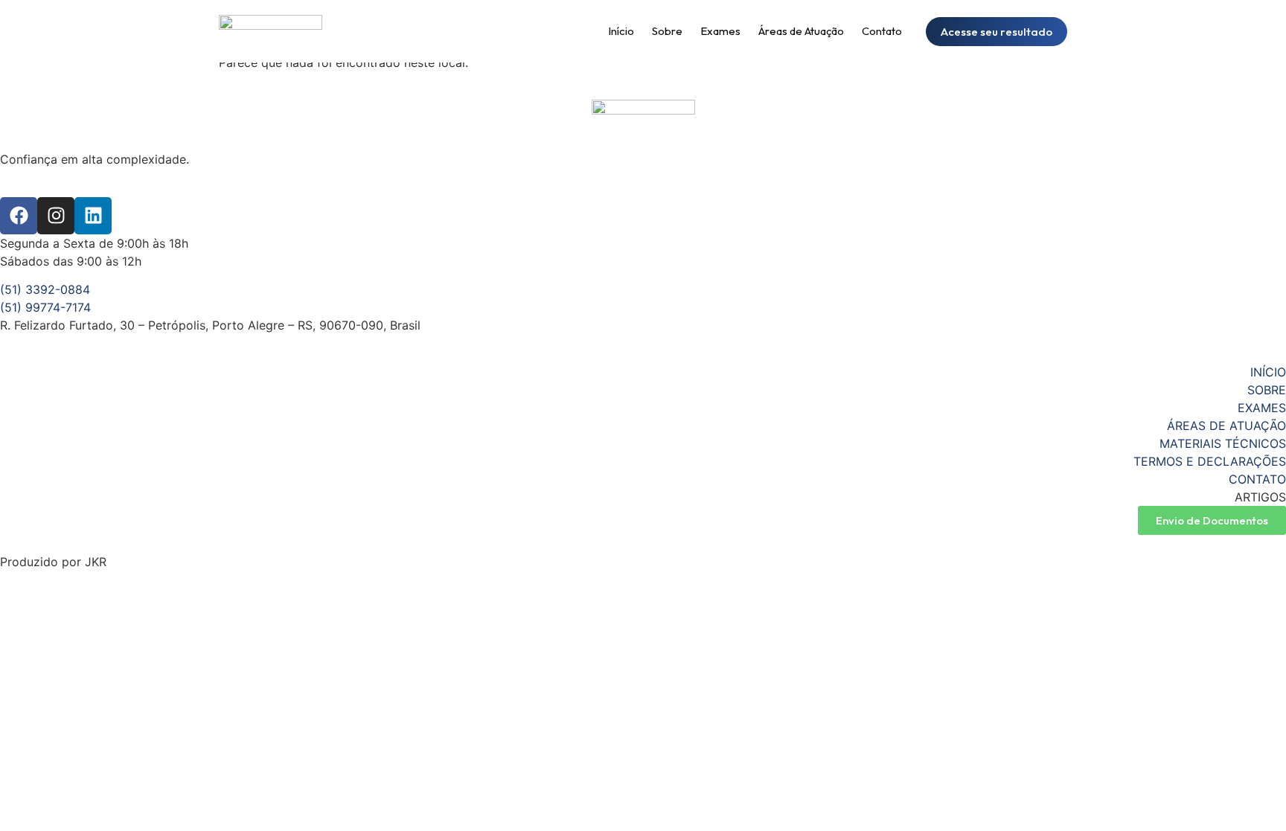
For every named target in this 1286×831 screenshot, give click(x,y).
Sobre (667, 31)
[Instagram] (55, 215)
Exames (720, 31)
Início (621, 31)
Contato (882, 31)
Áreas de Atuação (801, 31)
